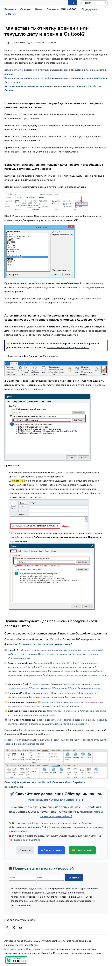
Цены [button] (38, 9)
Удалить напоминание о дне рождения (66, 724)
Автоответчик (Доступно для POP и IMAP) (56, 663)
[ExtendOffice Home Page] (72, 2)
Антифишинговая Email (94, 711)
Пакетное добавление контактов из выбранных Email (64, 719)
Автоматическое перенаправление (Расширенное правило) (41, 671)
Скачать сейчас (62, 775)
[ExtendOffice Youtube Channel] (20, 920)
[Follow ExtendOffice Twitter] (13, 920)
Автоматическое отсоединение (46, 697)
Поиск (12, 14)
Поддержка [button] (89, 9)
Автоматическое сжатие (78, 697)
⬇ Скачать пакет (51, 843)
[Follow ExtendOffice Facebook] (7, 920)
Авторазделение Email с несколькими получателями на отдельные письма (65, 675)
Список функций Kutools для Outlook (28, 775)
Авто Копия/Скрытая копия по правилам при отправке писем (60, 667)
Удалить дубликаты (40, 688)
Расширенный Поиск (64, 688)
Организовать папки (89, 688)
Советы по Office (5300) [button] (62, 9)
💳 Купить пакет (82, 843)
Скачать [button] (25, 9)
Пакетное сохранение (37, 693)
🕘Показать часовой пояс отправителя (31, 715)
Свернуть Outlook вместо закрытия (60, 706)
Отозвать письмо (39, 684)
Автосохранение (17, 697)
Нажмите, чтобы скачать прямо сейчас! (46, 644)
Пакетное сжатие (87, 693)
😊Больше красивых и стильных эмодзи (59, 702)
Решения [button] (10, 9)
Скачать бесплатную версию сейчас (68, 347)
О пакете (25, 843)
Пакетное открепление (63, 693)
